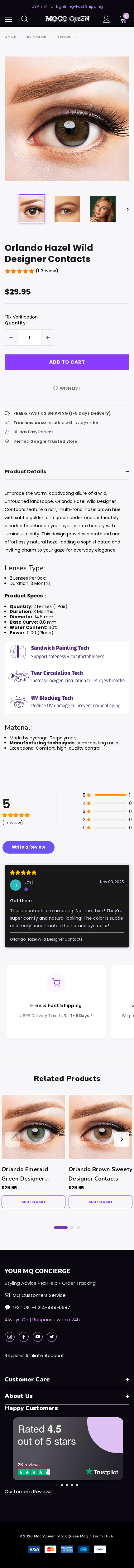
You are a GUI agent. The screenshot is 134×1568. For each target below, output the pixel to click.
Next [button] (127, 209)
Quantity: (16, 323)
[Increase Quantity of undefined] (47, 337)
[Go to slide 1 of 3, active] (61, 1227)
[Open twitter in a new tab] (52, 1337)
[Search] (24, 19)
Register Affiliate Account (34, 1355)
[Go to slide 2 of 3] (72, 1227)
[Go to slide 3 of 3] (78, 1227)
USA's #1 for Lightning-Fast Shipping (67, 6)
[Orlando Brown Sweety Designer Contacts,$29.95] (100, 1127)
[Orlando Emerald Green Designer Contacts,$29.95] (33, 1127)
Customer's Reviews (28, 1491)
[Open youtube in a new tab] (38, 1337)
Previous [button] (6, 209)
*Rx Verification (21, 317)
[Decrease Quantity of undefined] (11, 337)
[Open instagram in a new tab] (10, 1337)
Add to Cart (34, 1201)
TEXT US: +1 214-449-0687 (37, 1307)
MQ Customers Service (39, 1295)
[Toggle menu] (8, 19)
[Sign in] (106, 19)
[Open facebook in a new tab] (24, 1337)
